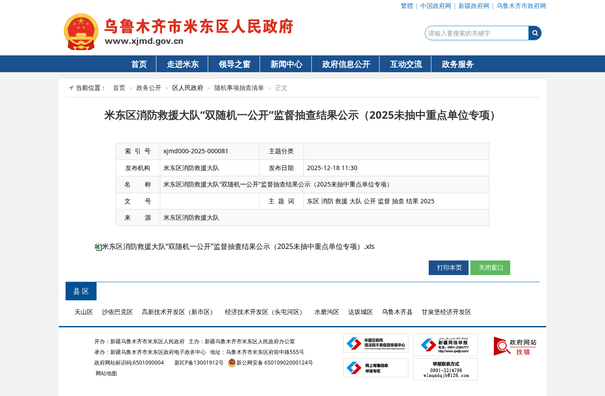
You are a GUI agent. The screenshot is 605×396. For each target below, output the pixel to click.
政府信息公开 (346, 63)
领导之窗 (235, 63)
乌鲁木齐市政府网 (521, 5)
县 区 (81, 291)
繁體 (407, 5)
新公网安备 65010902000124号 (275, 362)
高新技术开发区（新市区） (179, 311)
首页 (139, 63)
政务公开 (148, 87)
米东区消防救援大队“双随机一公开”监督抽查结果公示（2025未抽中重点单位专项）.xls (238, 246)
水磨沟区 (326, 311)
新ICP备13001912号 (199, 362)
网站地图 (105, 373)
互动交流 (406, 63)
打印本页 (448, 267)
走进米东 (183, 63)
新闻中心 (286, 63)
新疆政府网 (473, 5)
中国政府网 (435, 5)
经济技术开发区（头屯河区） (265, 311)
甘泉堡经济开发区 (446, 311)
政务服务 (458, 63)
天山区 (83, 311)
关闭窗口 (490, 267)
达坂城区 (360, 311)
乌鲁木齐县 (397, 311)
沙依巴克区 (117, 311)
